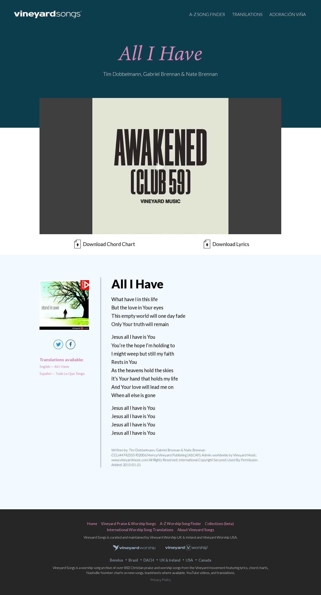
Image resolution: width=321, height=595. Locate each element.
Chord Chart (109, 244)
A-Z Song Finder (207, 14)
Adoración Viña (287, 14)
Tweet (58, 344)
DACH (148, 560)
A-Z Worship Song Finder (180, 523)
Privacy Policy (160, 580)
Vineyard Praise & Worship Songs (128, 523)
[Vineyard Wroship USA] (186, 548)
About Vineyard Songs (195, 529)
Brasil (133, 560)
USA (189, 560)
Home (92, 523)
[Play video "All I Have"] (160, 166)
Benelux (116, 560)
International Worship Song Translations (140, 529)
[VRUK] (134, 548)
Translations (247, 14)
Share (70, 344)
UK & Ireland (170, 560)
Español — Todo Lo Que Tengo (62, 373)
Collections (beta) (219, 523)
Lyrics (230, 244)
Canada (204, 560)
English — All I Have (54, 366)
